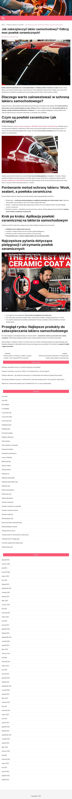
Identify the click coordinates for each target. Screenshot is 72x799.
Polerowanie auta (6, 494)
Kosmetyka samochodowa (9, 453)
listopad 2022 (5, 730)
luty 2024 (4, 669)
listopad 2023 (5, 682)
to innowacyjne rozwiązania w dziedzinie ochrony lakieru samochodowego (35, 126)
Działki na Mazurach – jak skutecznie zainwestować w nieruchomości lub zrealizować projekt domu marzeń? (32, 375)
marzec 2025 (5, 617)
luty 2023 (4, 718)
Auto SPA (4, 400)
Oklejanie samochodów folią (10, 482)
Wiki (5, 36)
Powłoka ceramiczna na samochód (11, 506)
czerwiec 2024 (6, 653)
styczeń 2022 (5, 771)
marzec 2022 (5, 763)
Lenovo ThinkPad (7, 457)
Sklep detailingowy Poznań (9, 526)
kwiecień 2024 (6, 661)
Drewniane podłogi (7, 433)
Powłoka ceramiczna (7, 502)
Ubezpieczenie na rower (8, 530)
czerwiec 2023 (6, 702)
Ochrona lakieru (6, 469)
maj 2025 (4, 608)
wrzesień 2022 (6, 739)
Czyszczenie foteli (7, 416)
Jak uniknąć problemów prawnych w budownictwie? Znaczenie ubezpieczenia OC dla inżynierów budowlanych (33, 379)
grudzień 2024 (6, 629)
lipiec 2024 (5, 649)
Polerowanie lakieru (7, 498)
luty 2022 (4, 767)
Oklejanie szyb (6, 486)
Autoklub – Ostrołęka (36, 6)
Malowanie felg (6, 461)
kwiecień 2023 (6, 710)
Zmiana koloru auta (7, 547)
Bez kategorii (5, 404)
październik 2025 (6, 588)
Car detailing (5, 408)
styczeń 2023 (5, 722)
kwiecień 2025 (6, 612)
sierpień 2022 (5, 743)
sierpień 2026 (5, 560)
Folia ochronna (6, 441)
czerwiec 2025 (6, 604)
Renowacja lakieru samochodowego (12, 522)
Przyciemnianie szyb (7, 518)
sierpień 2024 (5, 645)
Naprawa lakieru (6, 465)
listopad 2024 (5, 633)
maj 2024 (4, 657)
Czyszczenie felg (6, 412)
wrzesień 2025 (6, 592)
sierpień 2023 (5, 694)
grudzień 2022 (6, 726)
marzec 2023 (5, 714)
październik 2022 (6, 735)
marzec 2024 (5, 665)
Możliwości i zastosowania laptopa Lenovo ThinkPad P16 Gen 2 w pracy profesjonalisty (26, 383)
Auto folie (4, 396)
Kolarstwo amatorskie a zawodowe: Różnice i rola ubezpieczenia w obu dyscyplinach (25, 371)
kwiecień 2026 (6, 572)
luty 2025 (4, 621)
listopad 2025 (5, 584)
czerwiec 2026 (6, 564)
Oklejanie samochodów (8, 478)
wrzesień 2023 (6, 690)
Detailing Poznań (6, 425)
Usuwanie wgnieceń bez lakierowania (12, 543)
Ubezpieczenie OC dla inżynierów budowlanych (15, 534)
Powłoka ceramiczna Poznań (10, 510)
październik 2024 (6, 637)
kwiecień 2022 (6, 759)
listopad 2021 (5, 779)
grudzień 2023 (6, 678)
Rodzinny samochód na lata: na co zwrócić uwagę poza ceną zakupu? (21, 367)
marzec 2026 (5, 576)
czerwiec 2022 (6, 751)
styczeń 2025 (5, 625)
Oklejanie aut (5, 473)
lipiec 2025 (5, 600)
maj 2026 (4, 568)
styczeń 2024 (5, 674)
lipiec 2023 (5, 698)
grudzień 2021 (6, 775)
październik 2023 (6, 686)
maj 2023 (4, 706)
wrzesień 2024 (6, 641)
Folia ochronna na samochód (10, 445)
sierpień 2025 (5, 596)
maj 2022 (4, 755)
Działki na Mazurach (7, 437)
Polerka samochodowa (8, 490)
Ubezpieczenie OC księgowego (10, 539)
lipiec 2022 (5, 747)
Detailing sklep (6, 429)
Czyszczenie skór (6, 421)
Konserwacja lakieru (7, 449)
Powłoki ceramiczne (7, 514)
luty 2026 (4, 580)
